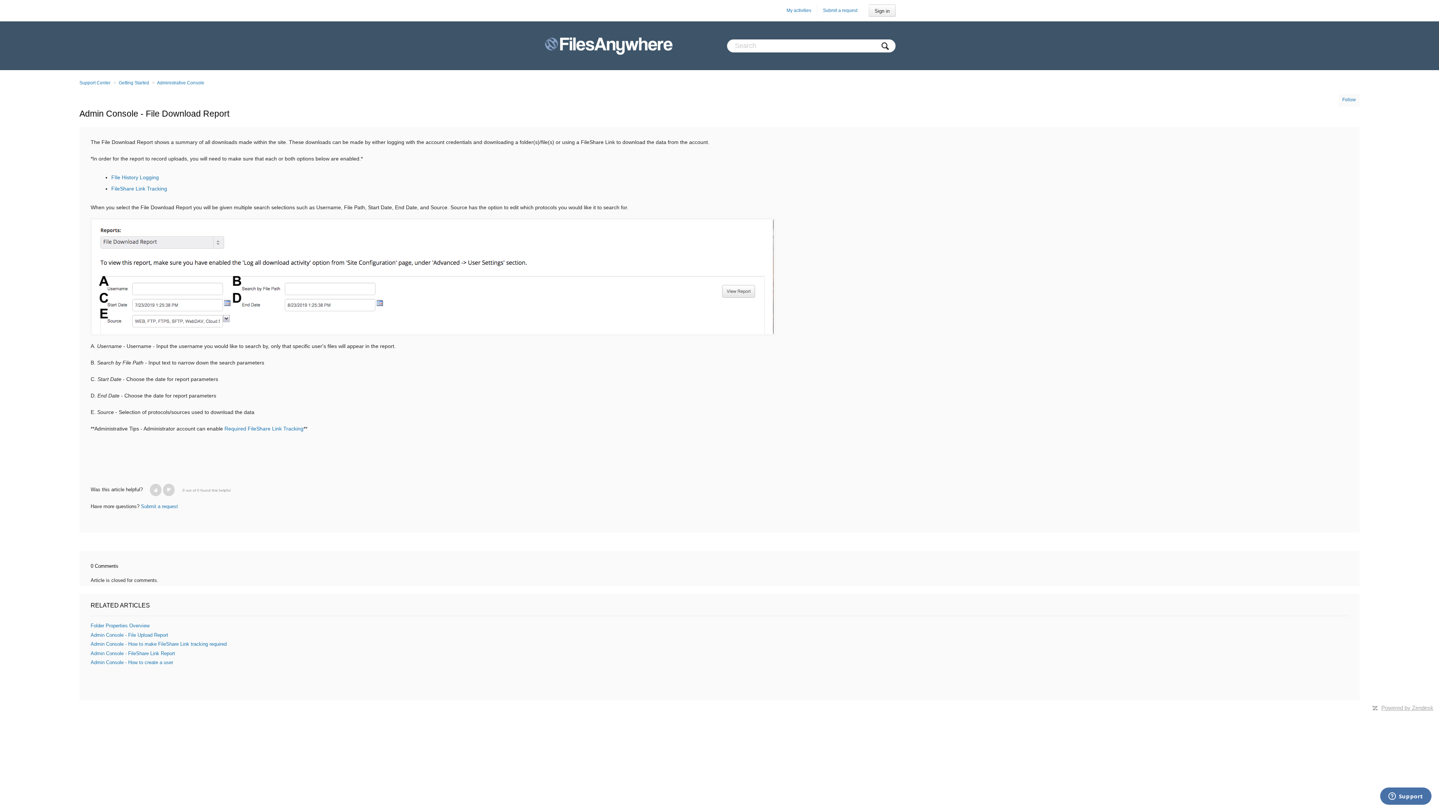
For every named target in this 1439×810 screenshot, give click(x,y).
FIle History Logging (135, 177)
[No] (169, 490)
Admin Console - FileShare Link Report (133, 653)
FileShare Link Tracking (139, 189)
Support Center (95, 83)
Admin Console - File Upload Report (129, 635)
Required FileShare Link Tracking (264, 429)
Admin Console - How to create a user (132, 662)
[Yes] (156, 490)
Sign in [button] (882, 11)
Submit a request (840, 10)
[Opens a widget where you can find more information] (1406, 797)
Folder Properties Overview (120, 625)
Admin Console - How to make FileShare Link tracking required (159, 644)
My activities (799, 10)
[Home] (609, 45)
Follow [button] (1349, 99)
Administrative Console (180, 83)
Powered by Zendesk (1407, 708)
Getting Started (134, 83)
